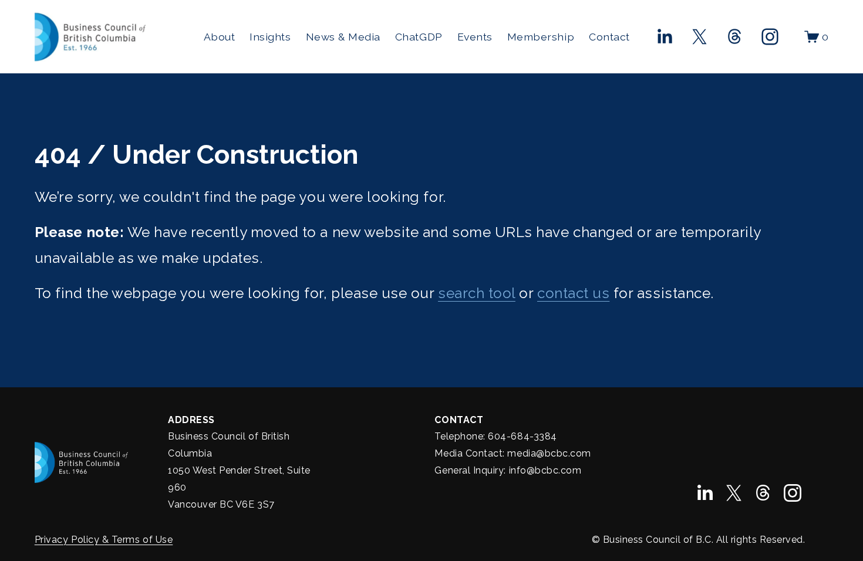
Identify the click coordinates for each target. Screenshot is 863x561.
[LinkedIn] (664, 36)
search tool (476, 293)
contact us (573, 293)
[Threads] (734, 36)
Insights (270, 37)
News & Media (343, 37)
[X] (699, 36)
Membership (540, 37)
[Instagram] (770, 36)
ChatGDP (419, 37)
